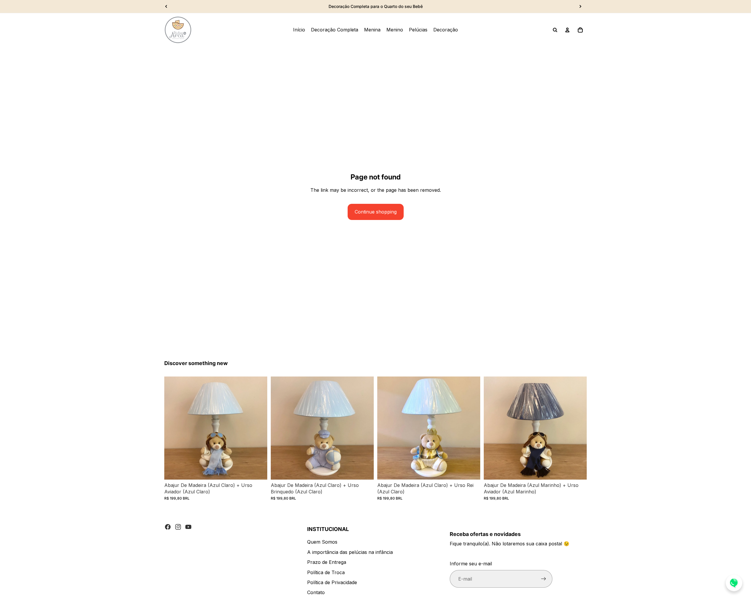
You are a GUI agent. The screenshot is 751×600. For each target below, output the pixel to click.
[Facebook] (167, 527)
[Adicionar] (258, 470)
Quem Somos (322, 542)
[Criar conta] (543, 579)
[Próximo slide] (580, 6)
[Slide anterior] (166, 6)
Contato (316, 592)
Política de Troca (326, 572)
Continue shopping (376, 212)
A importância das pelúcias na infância (350, 552)
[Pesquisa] (555, 29)
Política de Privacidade (332, 582)
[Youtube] (188, 527)
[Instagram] (178, 527)
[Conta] (567, 29)
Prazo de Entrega (326, 562)
